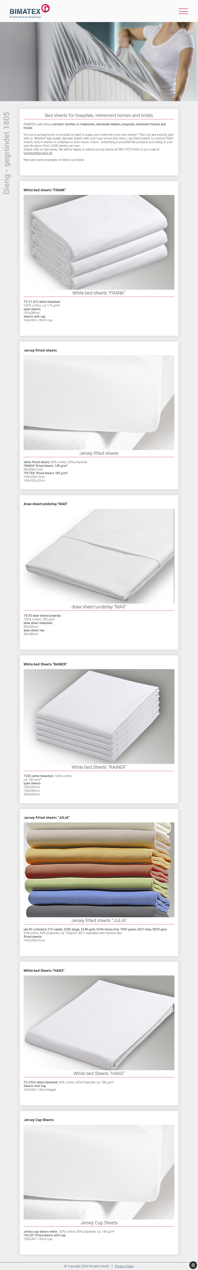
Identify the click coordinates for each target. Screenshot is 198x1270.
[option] (99, 61)
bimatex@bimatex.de (38, 153)
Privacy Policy (124, 1266)
